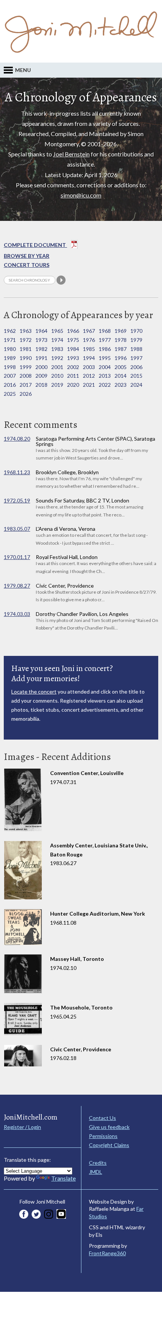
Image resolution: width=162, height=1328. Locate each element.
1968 (105, 331)
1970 (136, 331)
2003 (89, 367)
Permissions (103, 1136)
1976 (89, 340)
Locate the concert (34, 691)
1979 (136, 340)
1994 (89, 358)
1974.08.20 (17, 438)
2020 (73, 384)
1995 (105, 358)
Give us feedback (109, 1127)
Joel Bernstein (71, 154)
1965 (57, 331)
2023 (121, 384)
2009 (41, 375)
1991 (41, 358)
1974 (57, 340)
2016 (10, 384)
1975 (73, 340)
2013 (105, 375)
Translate (63, 1178)
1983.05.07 (17, 528)
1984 (73, 349)
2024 (136, 384)
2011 (73, 375)
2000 (41, 367)
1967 (89, 331)
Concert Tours (26, 265)
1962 (10, 331)
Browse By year (26, 256)
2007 (10, 375)
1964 (41, 331)
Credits (98, 1163)
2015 (136, 375)
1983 (57, 349)
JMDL (95, 1172)
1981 (26, 349)
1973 (41, 340)
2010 (57, 375)
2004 (105, 367)
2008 (26, 375)
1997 (136, 358)
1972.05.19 (17, 500)
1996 (121, 358)
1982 (41, 349)
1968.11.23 (17, 472)
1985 (89, 349)
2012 (89, 375)
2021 (89, 384)
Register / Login (22, 1127)
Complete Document (35, 245)
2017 (26, 384)
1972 (26, 340)
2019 (57, 384)
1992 (57, 358)
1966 (73, 331)
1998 (10, 367)
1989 (10, 358)
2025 (10, 394)
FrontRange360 (107, 1253)
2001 (57, 367)
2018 (41, 384)
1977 (105, 340)
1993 (73, 358)
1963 (26, 331)
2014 (121, 375)
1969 (121, 331)
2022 (105, 384)
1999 (26, 367)
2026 (26, 394)
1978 (121, 340)
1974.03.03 (17, 614)
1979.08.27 (17, 585)
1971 (10, 340)
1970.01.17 (17, 557)
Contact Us (102, 1118)
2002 (73, 367)
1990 (26, 358)
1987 (121, 349)
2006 (136, 367)
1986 (105, 349)
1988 (136, 349)
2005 (121, 367)
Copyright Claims (109, 1145)
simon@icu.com (81, 195)
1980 (10, 349)
